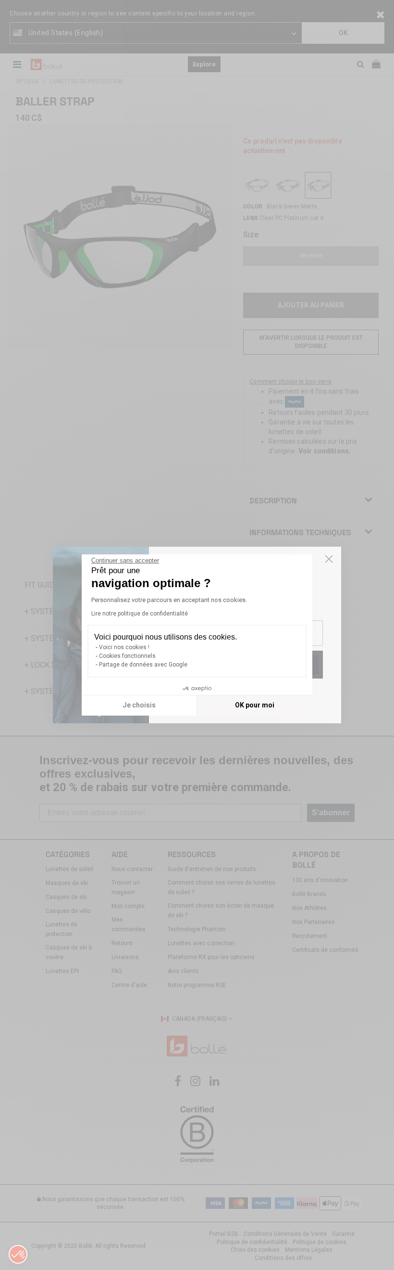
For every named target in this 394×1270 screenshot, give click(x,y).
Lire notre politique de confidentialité (139, 613)
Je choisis (139, 705)
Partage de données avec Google (143, 664)
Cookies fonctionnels (127, 656)
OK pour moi (254, 705)
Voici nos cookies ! (124, 647)
